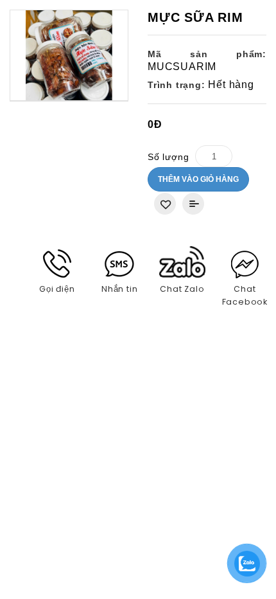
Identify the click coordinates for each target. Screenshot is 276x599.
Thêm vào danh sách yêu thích (165, 204)
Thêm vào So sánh (193, 204)
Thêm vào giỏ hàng (198, 179)
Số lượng (168, 157)
